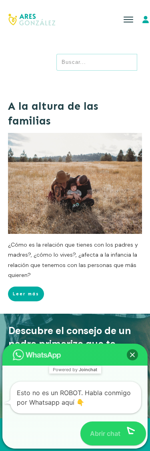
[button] (132, 354)
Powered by (75, 369)
